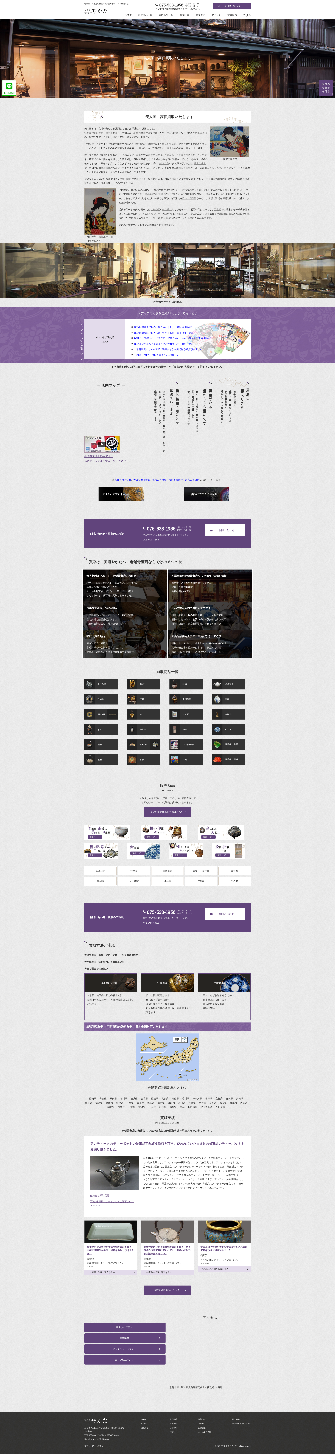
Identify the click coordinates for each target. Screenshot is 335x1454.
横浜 (182, 1107)
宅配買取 (173, 1428)
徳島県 (150, 1103)
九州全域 (220, 1107)
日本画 (203, 133)
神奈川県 (197, 1098)
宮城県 (142, 1107)
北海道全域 (206, 1107)
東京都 (140, 1103)
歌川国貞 (161, 194)
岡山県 (175, 1098)
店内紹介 (144, 1424)
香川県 (185, 1098)
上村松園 (155, 209)
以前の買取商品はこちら (167, 1290)
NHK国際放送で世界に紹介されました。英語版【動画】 (163, 327)
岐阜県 (208, 1098)
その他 (234, 881)
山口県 (162, 1107)
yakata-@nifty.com (101, 1439)
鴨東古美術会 (159, 479)
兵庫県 (233, 1103)
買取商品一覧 (166, 15)
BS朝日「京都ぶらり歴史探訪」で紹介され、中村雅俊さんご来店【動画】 (173, 338)
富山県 (181, 1103)
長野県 (192, 1103)
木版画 (177, 133)
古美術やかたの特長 (154, 366)
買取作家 (200, 15)
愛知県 (92, 1098)
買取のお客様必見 (184, 366)
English (247, 15)
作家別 (172, 1432)
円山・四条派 (189, 198)
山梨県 (173, 1107)
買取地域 (184, 15)
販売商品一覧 (145, 15)
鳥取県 (171, 1103)
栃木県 (161, 1103)
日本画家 (100, 871)
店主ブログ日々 (124, 1327)
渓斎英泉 (149, 194)
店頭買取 (202, 1428)
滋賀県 (99, 1103)
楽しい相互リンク (124, 1359)
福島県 (121, 1107)
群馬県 (229, 1098)
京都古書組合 (176, 479)
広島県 (243, 1103)
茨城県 (134, 1098)
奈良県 (212, 1103)
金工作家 (134, 881)
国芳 (174, 178)
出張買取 (144, 1428)
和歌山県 (192, 1107)
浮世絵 (217, 209)
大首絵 (227, 168)
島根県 (119, 1103)
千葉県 (130, 1103)
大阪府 (165, 1098)
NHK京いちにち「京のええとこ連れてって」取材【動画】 (165, 344)
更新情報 (202, 1419)
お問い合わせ (233, 6)
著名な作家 (200, 163)
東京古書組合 (192, 479)
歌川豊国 (127, 178)
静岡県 (109, 1103)
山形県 (152, 1107)
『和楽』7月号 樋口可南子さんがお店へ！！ (158, 355)
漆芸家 (167, 881)
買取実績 (173, 1419)
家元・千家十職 (201, 871)
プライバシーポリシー (124, 1349)
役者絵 (172, 144)
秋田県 (113, 1098)
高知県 (239, 1098)
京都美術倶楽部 (123, 479)
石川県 (123, 1098)
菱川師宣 (171, 148)
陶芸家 (234, 871)
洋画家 (134, 871)
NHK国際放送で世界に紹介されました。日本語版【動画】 (165, 332)
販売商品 (236, 1419)
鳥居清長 (105, 168)
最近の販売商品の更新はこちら (166, 812)
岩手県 (144, 1098)
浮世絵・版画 (103, 133)
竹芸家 (201, 881)
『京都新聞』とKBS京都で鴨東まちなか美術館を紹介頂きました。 (169, 349)
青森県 (103, 1098)
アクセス (216, 15)
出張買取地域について (241, 1424)
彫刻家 (100, 881)
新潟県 (223, 1103)
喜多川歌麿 (184, 168)
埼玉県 (88, 1103)
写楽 (138, 155)
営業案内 (232, 15)
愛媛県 (154, 1098)
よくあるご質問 (204, 1432)
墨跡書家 (167, 871)
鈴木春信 (164, 163)
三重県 (131, 1107)
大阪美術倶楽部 (141, 479)
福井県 (111, 1107)
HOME (128, 15)
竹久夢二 (167, 209)
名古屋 (202, 1103)
